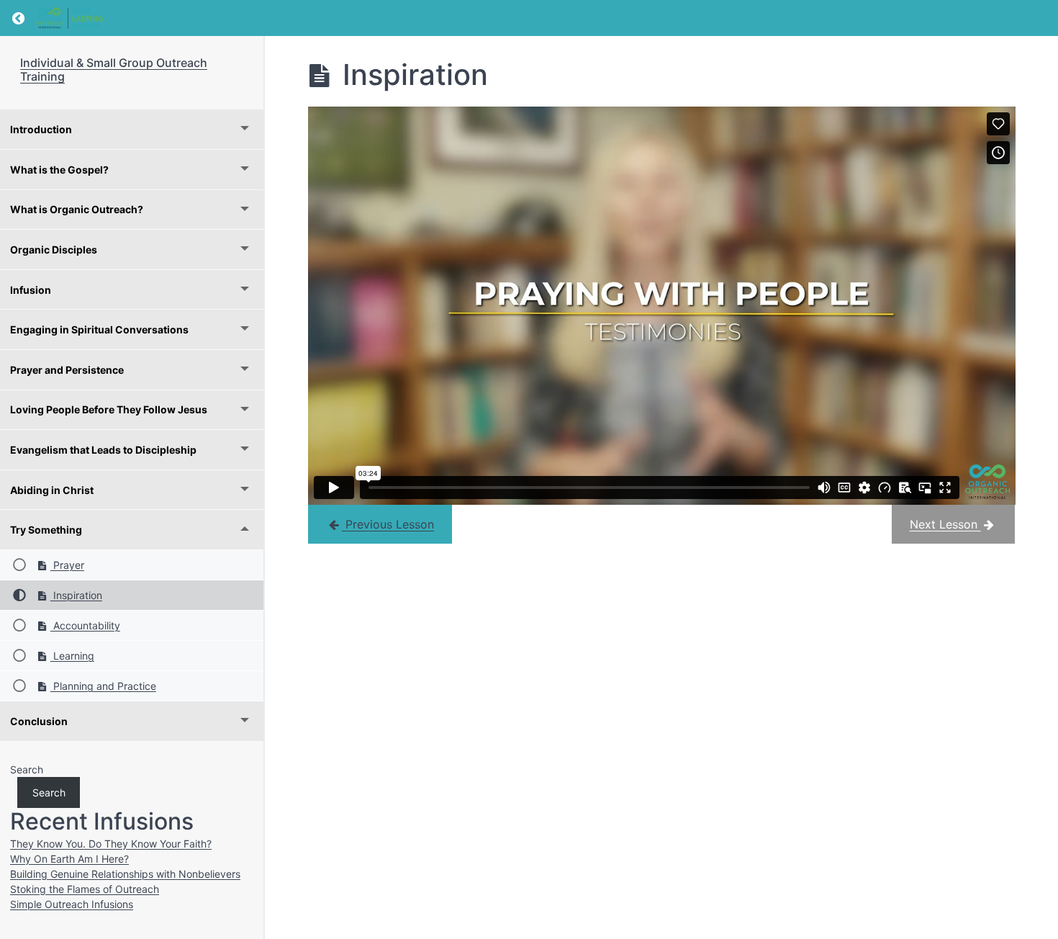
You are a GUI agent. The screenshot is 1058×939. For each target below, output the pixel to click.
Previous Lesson (388, 524)
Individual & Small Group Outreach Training (113, 69)
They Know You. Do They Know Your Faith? (111, 843)
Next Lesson (945, 524)
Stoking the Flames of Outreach (84, 889)
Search (26, 769)
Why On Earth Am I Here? (69, 859)
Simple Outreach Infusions (71, 904)
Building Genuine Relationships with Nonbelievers (125, 874)
